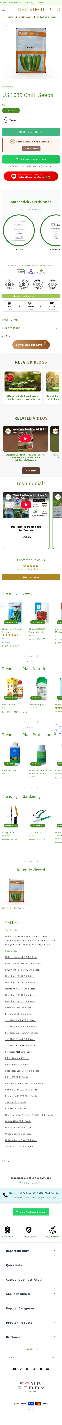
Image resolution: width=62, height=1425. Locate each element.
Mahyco (9, 936)
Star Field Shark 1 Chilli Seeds (20, 1020)
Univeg (27, 944)
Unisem (36, 944)
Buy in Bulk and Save (31, 344)
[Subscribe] (52, 1357)
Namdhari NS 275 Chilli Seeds (20, 988)
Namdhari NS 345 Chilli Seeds (20, 976)
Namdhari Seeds (40, 936)
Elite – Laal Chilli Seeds (17, 1058)
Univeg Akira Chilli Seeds (18, 1121)
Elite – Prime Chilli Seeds (18, 1064)
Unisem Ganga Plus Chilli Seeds (21, 1140)
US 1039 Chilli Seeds (46, 16)
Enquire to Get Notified (31, 131)
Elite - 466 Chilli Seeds (16, 1077)
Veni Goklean (9, 770)
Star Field (21, 940)
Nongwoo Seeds (13, 944)
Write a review (31, 577)
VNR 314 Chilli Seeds (15, 1102)
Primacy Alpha (36, 704)
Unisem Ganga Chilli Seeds (19, 1133)
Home (10, 16)
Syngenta (10, 940)
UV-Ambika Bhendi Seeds (12, 630)
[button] (3, 9)
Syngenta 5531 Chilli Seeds (19, 1013)
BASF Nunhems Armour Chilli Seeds (23, 963)
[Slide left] (24, 656)
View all (31, 661)
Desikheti (33, 1409)
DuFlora (19, 249)
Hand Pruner (35, 832)
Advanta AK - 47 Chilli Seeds (19, 1146)
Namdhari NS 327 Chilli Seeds (20, 1001)
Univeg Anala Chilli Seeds (18, 1127)
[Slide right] (37, 656)
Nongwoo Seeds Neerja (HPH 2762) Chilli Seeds (29, 1114)
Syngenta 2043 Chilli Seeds (19, 1007)
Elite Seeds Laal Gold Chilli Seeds (22, 1070)
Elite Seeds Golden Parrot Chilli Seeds (24, 1083)
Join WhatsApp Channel (34, 159)
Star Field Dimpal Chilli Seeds (20, 1039)
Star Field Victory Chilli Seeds (20, 1045)
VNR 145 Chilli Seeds (15, 1108)
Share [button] (8, 336)
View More (30, 470)
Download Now (31, 148)
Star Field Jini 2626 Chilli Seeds (21, 1026)
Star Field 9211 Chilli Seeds (19, 1051)
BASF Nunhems (22, 936)
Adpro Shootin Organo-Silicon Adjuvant (41, 772)
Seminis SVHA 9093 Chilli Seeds (21, 1096)
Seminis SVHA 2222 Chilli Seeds (21, 1089)
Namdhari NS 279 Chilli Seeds (20, 982)
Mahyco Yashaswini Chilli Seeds (21, 957)
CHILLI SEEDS (25, 16)
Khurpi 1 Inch (9, 832)
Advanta (46, 944)
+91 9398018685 (41, 1193)
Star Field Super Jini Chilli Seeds (21, 1032)
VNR (53, 940)
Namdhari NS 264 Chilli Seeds (20, 995)
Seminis (45, 940)
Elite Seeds (33, 940)
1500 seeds (11, 110)
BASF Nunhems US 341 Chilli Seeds (22, 969)
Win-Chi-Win (8, 704)
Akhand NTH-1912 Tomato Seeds (38, 630)
